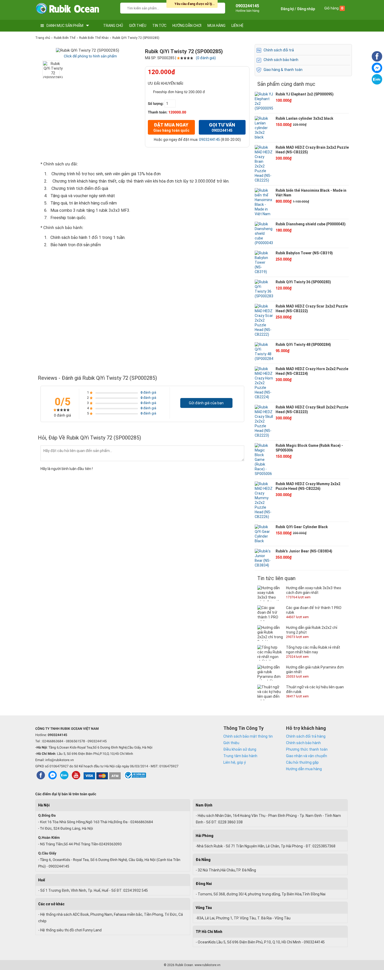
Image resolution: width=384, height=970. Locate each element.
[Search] (217, 7)
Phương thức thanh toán (307, 749)
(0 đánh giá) (206, 58)
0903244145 (209, 139)
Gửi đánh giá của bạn (206, 403)
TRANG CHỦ (113, 25)
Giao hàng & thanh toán (283, 70)
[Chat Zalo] (377, 83)
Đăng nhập (306, 9)
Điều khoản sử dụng (239, 749)
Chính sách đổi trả (279, 50)
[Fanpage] (377, 60)
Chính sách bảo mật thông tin (248, 736)
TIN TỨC (159, 25)
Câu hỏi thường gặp (302, 762)
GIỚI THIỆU (137, 25)
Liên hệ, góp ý (234, 762)
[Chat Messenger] (377, 72)
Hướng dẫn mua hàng (304, 769)
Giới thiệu (231, 743)
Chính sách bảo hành (281, 60)
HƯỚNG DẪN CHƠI (186, 25)
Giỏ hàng (333, 8)
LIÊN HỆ (237, 25)
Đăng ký (287, 9)
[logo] (67, 10)
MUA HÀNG (216, 25)
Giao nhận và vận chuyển (306, 756)
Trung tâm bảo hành (240, 756)
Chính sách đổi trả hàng (305, 736)
